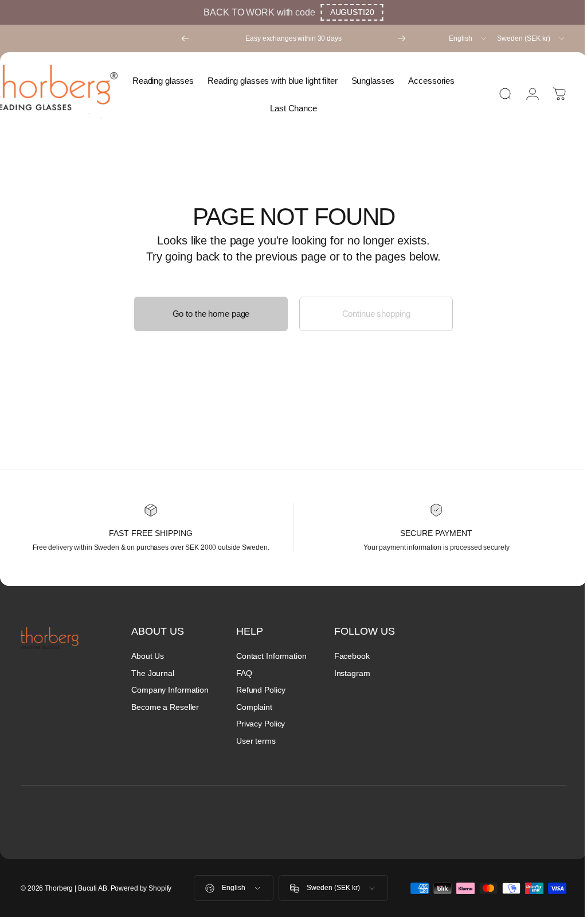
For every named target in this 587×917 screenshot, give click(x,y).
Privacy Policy (260, 723)
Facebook (352, 655)
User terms (256, 740)
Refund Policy (260, 689)
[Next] (401, 38)
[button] (352, 12)
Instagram (352, 673)
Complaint (254, 707)
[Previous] (185, 38)
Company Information (170, 689)
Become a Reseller (165, 707)
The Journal (152, 673)
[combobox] (468, 38)
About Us (147, 655)
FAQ (244, 673)
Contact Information (271, 655)
